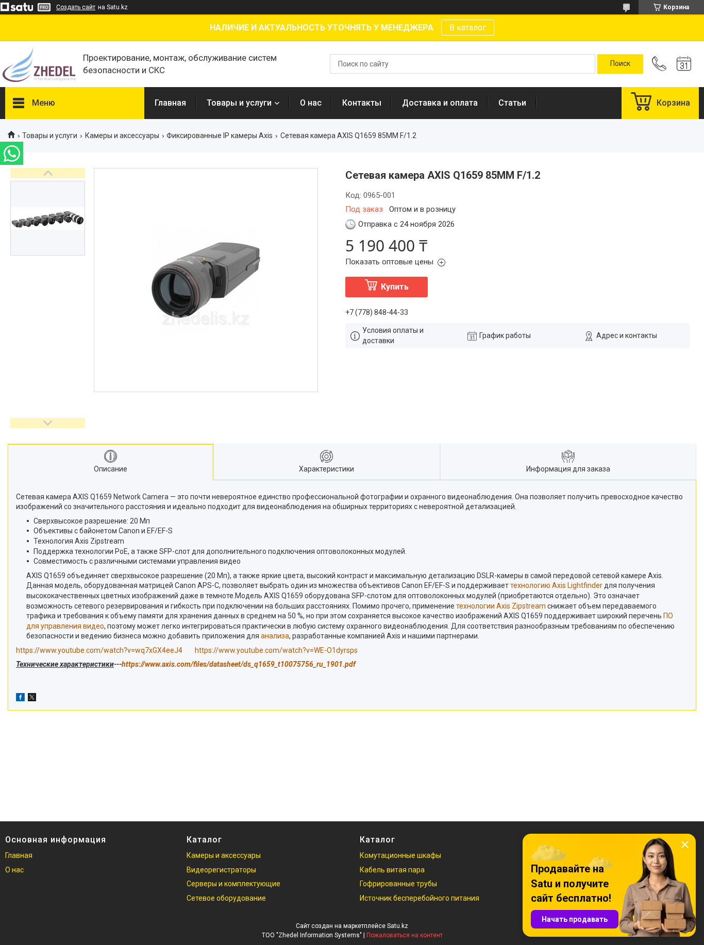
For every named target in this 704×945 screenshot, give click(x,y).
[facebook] (20, 699)
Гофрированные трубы (398, 884)
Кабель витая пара (392, 870)
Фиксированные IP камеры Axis (219, 135)
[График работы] (684, 64)
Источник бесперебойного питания (419, 898)
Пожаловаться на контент (404, 935)
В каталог (467, 27)
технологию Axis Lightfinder (556, 585)
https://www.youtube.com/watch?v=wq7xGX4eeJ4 (99, 650)
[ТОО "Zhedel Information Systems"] (39, 64)
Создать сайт (75, 7)
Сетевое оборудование (226, 898)
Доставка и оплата (440, 103)
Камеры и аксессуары (122, 135)
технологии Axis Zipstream (501, 606)
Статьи (512, 103)
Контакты (361, 103)
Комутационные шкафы (400, 855)
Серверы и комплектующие (233, 884)
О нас (311, 103)
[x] (32, 699)
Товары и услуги (239, 103)
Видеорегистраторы (221, 870)
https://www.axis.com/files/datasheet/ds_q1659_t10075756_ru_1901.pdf (239, 664)
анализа (275, 636)
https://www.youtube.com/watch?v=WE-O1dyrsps (276, 650)
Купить (395, 287)
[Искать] (620, 64)
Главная (170, 103)
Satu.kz (397, 926)
